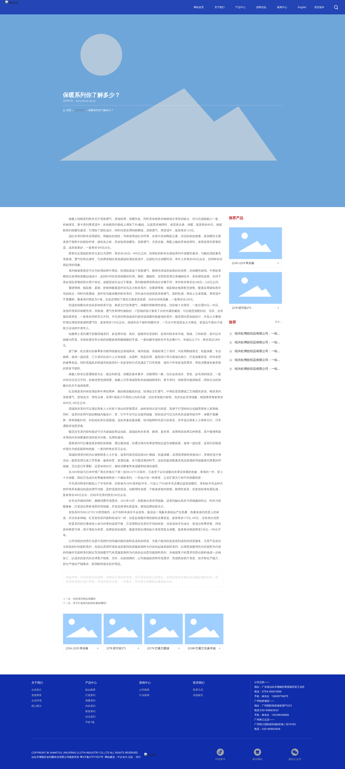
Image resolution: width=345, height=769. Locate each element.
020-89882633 (269, 710)
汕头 (130, 756)
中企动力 (122, 756)
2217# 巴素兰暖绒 (158, 648)
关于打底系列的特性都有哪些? (90, 603)
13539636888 (280, 714)
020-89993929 (271, 728)
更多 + (278, 322)
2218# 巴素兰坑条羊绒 (202, 648)
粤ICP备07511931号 (92, 756)
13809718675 (280, 696)
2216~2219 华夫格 (77, 648)
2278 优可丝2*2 (116, 648)
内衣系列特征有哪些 (84, 599)
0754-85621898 (272, 691)
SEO (138, 756)
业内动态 (80, 110)
